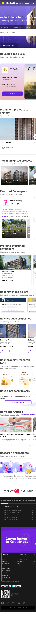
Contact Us (5, 573)
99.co (18, 563)
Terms (3, 566)
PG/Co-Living (17, 27)
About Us (4, 561)
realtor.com (20, 561)
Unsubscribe (5, 575)
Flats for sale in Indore (10, 517)
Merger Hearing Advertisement (6, 578)
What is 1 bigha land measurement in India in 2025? (15, 435)
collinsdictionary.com (23, 566)
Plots (28, 27)
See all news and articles (27, 414)
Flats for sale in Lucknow (10, 515)
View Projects (13, 71)
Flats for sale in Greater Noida (12, 510)
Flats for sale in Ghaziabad (11, 512)
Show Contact (14, 310)
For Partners (5, 563)
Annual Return (6, 568)
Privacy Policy (6, 570)
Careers (4, 559)
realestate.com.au (22, 559)
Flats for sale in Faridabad (11, 519)
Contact (4, 351)
